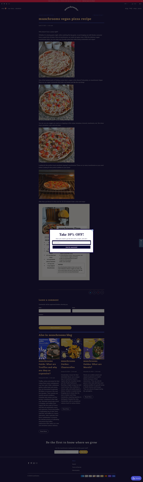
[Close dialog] (92, 230)
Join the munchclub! (71, 247)
